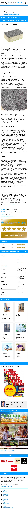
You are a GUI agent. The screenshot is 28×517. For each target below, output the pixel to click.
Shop (4, 490)
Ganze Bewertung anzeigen (7, 216)
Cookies (4, 505)
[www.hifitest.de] (10, 463)
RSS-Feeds (5, 495)
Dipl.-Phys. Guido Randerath (17, 402)
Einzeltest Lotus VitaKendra (18, 316)
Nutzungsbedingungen (8, 507)
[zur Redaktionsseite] (3, 404)
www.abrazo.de (20, 262)
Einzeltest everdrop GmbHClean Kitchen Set (6, 355)
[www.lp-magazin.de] (24, 463)
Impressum (5, 499)
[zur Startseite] (15, 3)
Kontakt (4, 506)
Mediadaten (5, 500)
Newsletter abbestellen (6, 486)
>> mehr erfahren (5, 399)
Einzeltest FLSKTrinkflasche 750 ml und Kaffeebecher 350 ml (7, 317)
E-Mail (12, 404)
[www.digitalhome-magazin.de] (4, 463)
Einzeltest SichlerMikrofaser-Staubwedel (18, 355)
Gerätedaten (6, 493)
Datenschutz (6, 503)
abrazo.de (12, 205)
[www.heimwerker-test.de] (17, 463)
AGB (4, 502)
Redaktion (5, 491)
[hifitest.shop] (14, 470)
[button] (26, 100)
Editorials (5, 497)
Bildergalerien (6, 494)
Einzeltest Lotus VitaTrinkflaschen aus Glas (20, 336)
